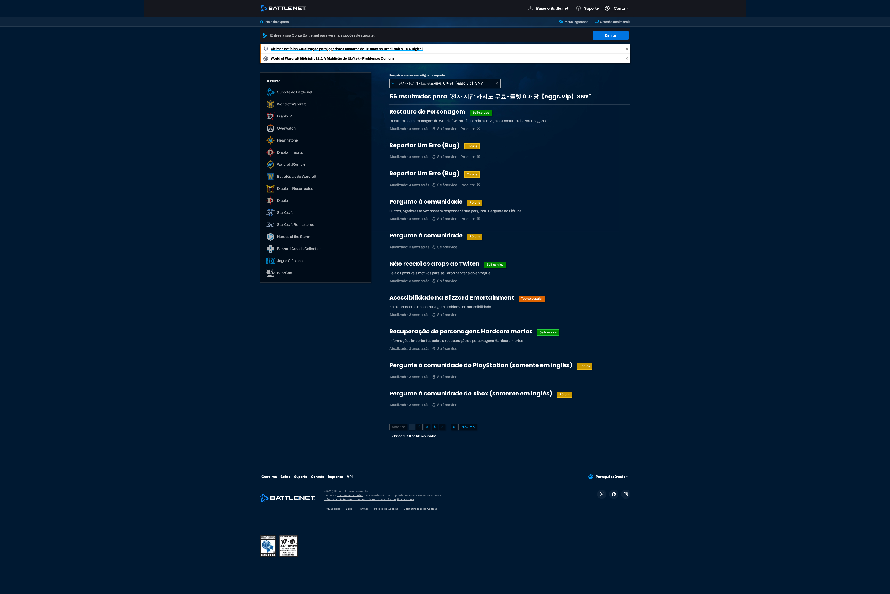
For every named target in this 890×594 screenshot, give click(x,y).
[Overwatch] (479, 185)
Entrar (611, 35)
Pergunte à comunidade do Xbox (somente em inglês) (471, 393)
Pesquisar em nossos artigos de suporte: (417, 75)
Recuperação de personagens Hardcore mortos (461, 331)
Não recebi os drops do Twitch (435, 264)
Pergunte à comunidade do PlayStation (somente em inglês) (481, 365)
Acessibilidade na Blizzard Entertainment (452, 298)
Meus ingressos (576, 22)
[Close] (626, 49)
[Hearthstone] (479, 157)
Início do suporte (276, 22)
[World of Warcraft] (479, 129)
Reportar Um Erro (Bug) (425, 145)
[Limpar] (497, 83)
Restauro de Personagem (428, 111)
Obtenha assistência (614, 22)
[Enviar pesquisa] (393, 83)
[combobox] (445, 83)
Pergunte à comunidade (426, 202)
